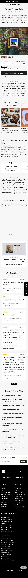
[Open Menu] (1, 4)
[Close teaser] (24, 296)
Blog (2, 490)
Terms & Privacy (5, 504)
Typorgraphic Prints (19, 506)
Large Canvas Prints (6, 536)
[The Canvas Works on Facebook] (20, 472)
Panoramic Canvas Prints (7, 544)
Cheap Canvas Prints (6, 525)
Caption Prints (4, 523)
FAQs (2, 500)
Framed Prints (4, 17)
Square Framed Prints (6, 558)
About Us (3, 488)
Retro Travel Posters (19, 500)
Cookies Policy (4, 496)
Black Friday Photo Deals (7, 519)
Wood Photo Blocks (19, 492)
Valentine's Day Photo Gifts (7, 561)
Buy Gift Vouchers (5, 494)
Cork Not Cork (18, 502)
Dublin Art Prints (5, 529)
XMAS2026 (3, 506)
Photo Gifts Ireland (5, 548)
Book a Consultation (6, 492)
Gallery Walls (4, 534)
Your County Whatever (20, 504)
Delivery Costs (4, 498)
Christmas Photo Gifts (6, 527)
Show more (14, 383)
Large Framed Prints (6, 538)
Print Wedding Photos (6, 550)
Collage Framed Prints (20, 496)
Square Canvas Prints (6, 556)
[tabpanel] (14, 332)
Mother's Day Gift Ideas (7, 540)
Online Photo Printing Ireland (8, 542)
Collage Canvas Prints (20, 494)
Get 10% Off (4, 502)
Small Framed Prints (6, 554)
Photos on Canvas (5, 546)
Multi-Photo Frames (19, 498)
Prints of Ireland (5, 552)
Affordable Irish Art (5, 517)
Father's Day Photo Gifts (7, 532)
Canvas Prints (18, 488)
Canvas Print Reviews (6, 521)
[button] (26, 289)
